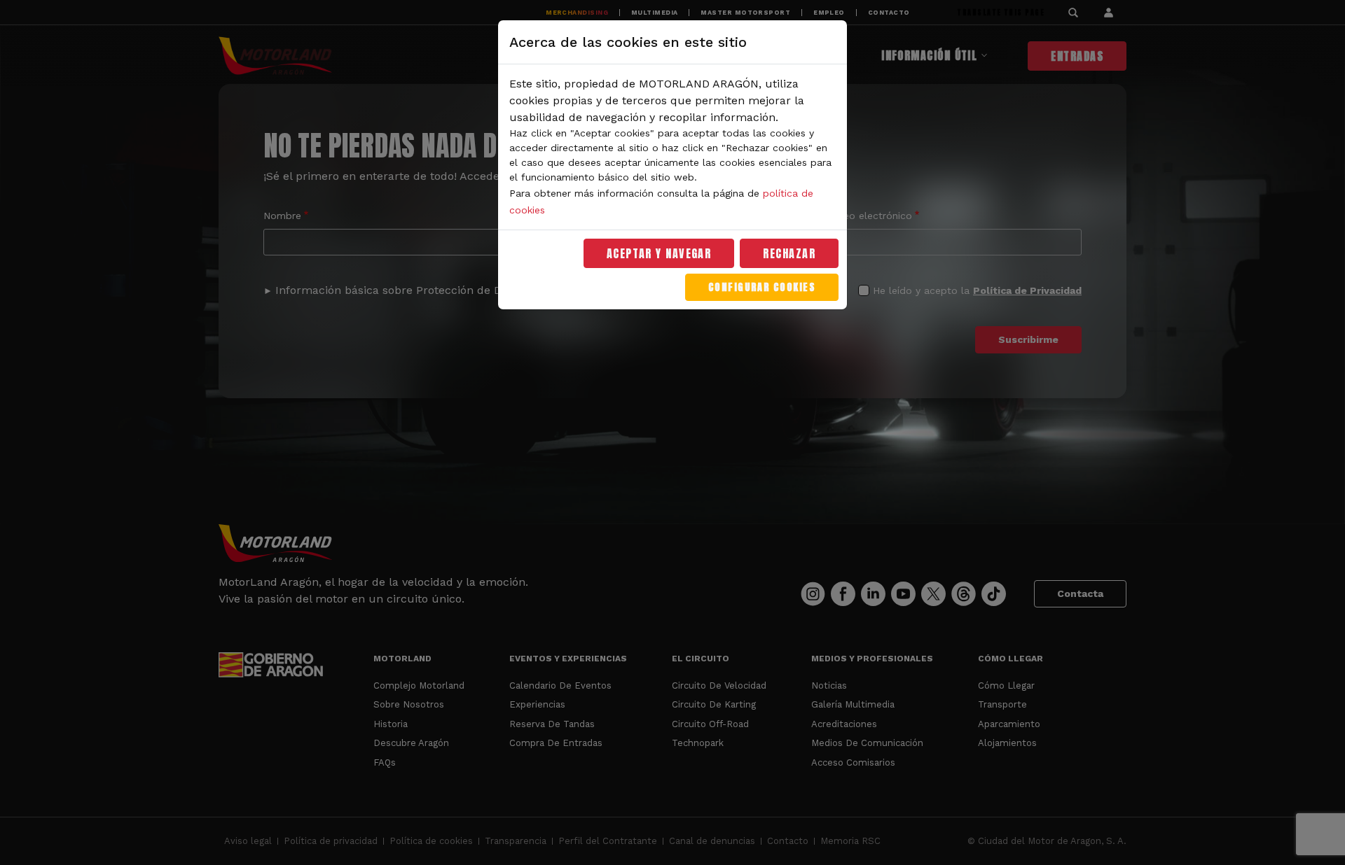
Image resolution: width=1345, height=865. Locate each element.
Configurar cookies (761, 287)
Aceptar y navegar (659, 253)
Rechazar (789, 253)
